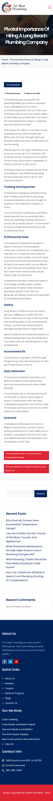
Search (41, 493)
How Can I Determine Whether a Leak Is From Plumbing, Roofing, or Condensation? (25, 576)
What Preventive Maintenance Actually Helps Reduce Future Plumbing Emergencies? (24, 550)
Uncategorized (13, 85)
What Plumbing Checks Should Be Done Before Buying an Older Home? (26, 563)
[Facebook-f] (4, 661)
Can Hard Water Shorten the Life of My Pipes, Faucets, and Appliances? (26, 537)
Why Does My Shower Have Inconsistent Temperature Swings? (22, 524)
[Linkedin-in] (10, 661)
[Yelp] (16, 661)
